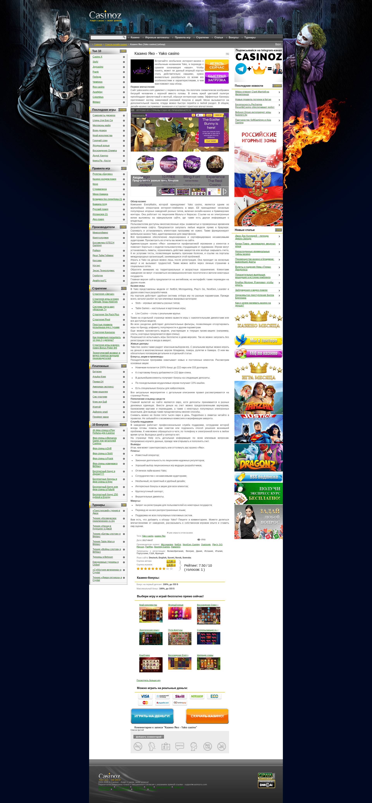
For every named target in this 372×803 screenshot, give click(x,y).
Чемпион (97, 82)
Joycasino (98, 66)
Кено (95, 184)
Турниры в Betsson (103, 557)
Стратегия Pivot (101, 319)
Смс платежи (100, 396)
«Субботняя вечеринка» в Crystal (107, 571)
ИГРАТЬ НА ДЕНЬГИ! (152, 716)
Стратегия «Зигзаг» (103, 294)
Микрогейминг (100, 232)
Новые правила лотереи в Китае (253, 99)
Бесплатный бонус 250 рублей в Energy (105, 496)
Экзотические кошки (149, 630)
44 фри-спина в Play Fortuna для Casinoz (104, 431)
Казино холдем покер (104, 179)
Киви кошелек (100, 391)
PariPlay (149, 547)
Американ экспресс (103, 386)
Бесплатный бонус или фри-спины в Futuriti (105, 488)
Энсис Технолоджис (104, 270)
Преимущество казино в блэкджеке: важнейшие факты (254, 260)
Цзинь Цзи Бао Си (103, 120)
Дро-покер (98, 219)
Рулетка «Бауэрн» (103, 174)
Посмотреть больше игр (148, 680)
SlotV (95, 61)
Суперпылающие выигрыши (208, 630)
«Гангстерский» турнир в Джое (106, 512)
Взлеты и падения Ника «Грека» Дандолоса (253, 268)
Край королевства (148, 605)
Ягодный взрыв (175, 605)
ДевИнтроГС (100, 280)
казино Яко (160, 536)
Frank (96, 71)
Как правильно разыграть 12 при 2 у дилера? (107, 338)
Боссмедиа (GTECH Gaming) (103, 244)
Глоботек (98, 275)
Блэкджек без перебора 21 (107, 199)
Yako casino (147, 536)
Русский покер (100, 209)
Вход (278, 44)
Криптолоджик (100, 237)
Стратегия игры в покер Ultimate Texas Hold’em (106, 300)
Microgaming (167, 544)
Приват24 (98, 381)
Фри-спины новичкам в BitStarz (105, 465)
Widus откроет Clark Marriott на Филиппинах (252, 93)
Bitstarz (96, 102)
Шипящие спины (205, 655)
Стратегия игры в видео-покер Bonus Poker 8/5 (106, 346)
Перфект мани (101, 417)
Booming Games (162, 547)
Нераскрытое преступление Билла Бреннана (254, 296)
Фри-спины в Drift (102, 448)
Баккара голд (100, 204)
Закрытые (179, 787)
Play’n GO (217, 544)
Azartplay (97, 92)
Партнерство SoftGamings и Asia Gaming (253, 121)
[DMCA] (266, 787)
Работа (153, 789)
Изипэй (97, 406)
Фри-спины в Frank (103, 458)
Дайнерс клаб (100, 411)
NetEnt (178, 544)
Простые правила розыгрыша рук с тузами (106, 326)
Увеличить (138, 115)
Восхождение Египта (178, 655)
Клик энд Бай (100, 401)
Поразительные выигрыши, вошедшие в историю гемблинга (252, 276)
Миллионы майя (102, 125)
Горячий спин (100, 140)
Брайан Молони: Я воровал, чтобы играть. (254, 283)
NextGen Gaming (191, 544)
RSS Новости (139, 789)
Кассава (97, 260)
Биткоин (97, 371)
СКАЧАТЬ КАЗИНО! (207, 716)
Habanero (175, 547)
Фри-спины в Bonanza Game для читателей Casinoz (105, 441)
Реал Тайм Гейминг (103, 255)
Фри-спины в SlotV (103, 453)
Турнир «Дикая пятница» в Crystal (107, 579)
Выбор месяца (106, 787)
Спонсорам (104, 789)
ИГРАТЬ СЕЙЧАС (216, 65)
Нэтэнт (96, 265)
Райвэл (97, 250)
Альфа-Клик (99, 376)
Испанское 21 (100, 214)
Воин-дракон (100, 130)
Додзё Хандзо (100, 155)
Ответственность (121, 789)
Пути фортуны (175, 630)
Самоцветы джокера (104, 115)
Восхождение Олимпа (208, 605)
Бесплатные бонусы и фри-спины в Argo (105, 480)
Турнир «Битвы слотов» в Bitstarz (107, 535)
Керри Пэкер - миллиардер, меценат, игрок (255, 245)
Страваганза (100, 189)
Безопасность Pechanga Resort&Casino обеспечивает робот (255, 106)
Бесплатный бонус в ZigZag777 (104, 472)
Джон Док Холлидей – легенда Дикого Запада (252, 237)
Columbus (98, 97)
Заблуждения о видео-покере (251, 290)
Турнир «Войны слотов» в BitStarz (107, 550)
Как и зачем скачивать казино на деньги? (253, 304)
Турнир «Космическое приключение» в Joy (104, 519)
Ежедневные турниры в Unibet (106, 563)
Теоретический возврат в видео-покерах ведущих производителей (106, 355)
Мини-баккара (100, 194)
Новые (149, 787)
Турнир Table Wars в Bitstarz (104, 543)
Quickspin (206, 544)
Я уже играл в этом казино (180, 533)
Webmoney (137, 787)
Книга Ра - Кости (102, 160)
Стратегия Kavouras (104, 332)
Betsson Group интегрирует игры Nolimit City (253, 113)
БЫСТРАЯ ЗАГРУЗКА (217, 78)
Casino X (97, 56)
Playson (140, 547)
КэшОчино (144, 655)
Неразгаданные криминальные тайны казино (252, 252)
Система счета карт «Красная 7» (104, 308)
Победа (97, 76)
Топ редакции (122, 787)
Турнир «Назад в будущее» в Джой (102, 527)
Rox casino (98, 87)
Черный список (163, 787)
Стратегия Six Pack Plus (106, 314)
